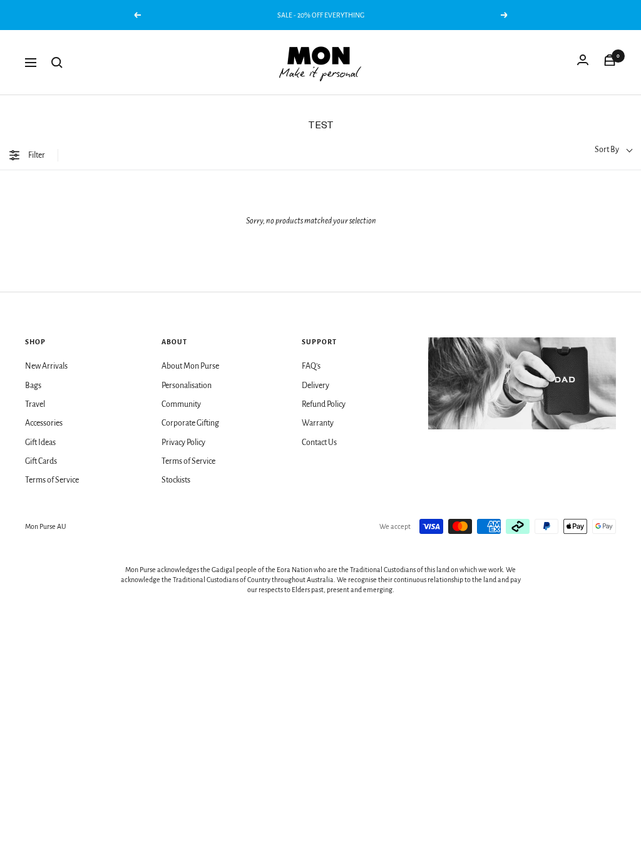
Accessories (44, 423)
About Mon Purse (190, 366)
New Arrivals (46, 366)
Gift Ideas (40, 442)
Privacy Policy (183, 442)
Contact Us (319, 442)
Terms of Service (52, 480)
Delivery (315, 385)
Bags (33, 385)
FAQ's (311, 366)
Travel (35, 404)
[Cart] (609, 62)
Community (181, 404)
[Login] (582, 62)
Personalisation (187, 385)
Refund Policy (324, 404)
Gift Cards (41, 461)
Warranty (318, 423)
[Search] (57, 62)
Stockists (176, 480)
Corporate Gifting (190, 423)
